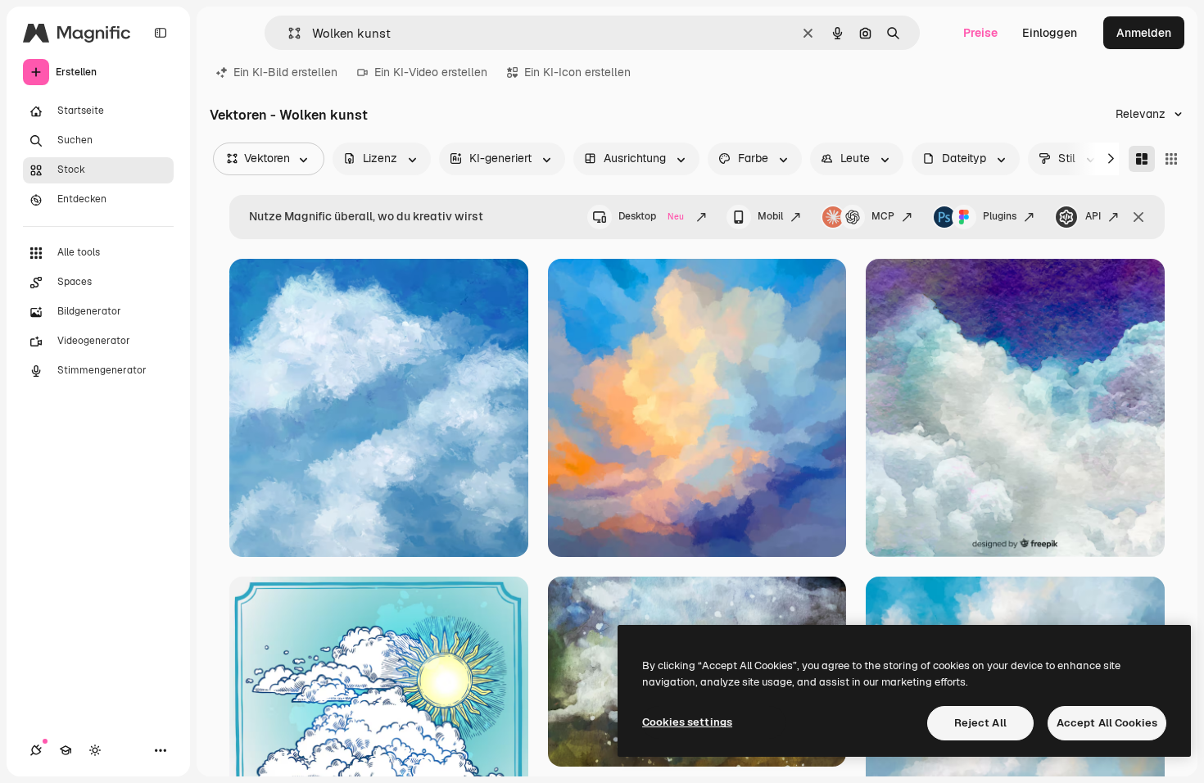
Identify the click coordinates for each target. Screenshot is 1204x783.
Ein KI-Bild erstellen (285, 72)
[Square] (1171, 159)
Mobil (770, 216)
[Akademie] (65, 750)
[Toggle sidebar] (160, 33)
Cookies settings (687, 722)
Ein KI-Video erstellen (430, 72)
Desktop (651, 216)
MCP (882, 216)
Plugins (999, 216)
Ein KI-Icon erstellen (577, 72)
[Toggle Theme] (95, 750)
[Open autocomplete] (287, 33)
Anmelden (1143, 32)
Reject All (980, 723)
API (1093, 216)
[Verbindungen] (36, 750)
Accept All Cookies (1107, 723)
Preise (980, 32)
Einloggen (1049, 32)
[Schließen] (1138, 217)
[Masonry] (1142, 159)
